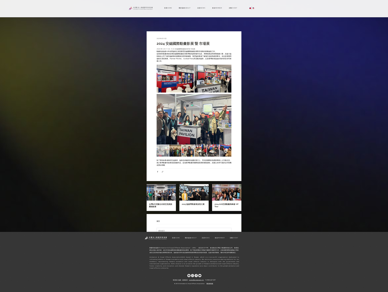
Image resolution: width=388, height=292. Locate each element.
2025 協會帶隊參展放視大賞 (193, 204)
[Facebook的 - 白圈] (196, 275)
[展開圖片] (175, 79)
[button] (184, 8)
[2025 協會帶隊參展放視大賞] (194, 192)
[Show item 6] (226, 150)
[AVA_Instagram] (192, 275)
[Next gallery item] (229, 119)
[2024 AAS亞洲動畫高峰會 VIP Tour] (226, 192)
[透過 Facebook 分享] (158, 172)
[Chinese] (250, 8)
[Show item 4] (201, 150)
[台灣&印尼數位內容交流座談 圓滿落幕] (161, 192)
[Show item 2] (175, 150)
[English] (253, 8)
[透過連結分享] (162, 172)
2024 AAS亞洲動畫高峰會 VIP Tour (226, 205)
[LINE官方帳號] (188, 275)
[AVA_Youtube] (199, 275)
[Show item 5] (213, 150)
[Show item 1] (163, 150)
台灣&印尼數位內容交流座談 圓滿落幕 (160, 205)
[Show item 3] (188, 150)
